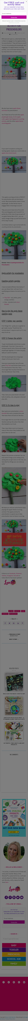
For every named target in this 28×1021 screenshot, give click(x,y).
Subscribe (14, 17)
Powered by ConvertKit (14, 22)
